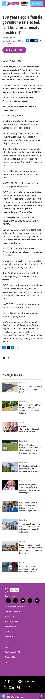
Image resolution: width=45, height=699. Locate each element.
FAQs (7, 662)
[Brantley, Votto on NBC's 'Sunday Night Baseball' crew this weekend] (10, 427)
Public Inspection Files (13, 652)
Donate (37, 4)
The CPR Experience (12, 611)
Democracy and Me (12, 642)
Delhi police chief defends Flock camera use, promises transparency (30, 469)
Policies (7, 647)
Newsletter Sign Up (12, 627)
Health (21, 563)
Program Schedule (11, 621)
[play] (3, 696)
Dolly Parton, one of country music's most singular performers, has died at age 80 (29, 488)
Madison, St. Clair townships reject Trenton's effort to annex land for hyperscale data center (30, 448)
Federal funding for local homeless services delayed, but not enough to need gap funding (30, 549)
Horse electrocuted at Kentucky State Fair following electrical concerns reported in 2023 (30, 506)
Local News (23, 383)
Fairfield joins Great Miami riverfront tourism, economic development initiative (30, 409)
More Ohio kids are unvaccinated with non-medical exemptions (29, 569)
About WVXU (10, 616)
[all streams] (42, 696)
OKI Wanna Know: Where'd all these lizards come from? (30, 389)
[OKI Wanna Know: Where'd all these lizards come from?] (10, 387)
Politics (22, 541)
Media (21, 423)
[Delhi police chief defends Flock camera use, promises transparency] (10, 467)
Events (7, 632)
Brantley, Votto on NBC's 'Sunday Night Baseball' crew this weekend (29, 429)
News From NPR (25, 481)
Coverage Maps (10, 657)
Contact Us (9, 637)
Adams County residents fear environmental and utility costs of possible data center (29, 527)
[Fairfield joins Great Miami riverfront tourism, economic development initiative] (10, 406)
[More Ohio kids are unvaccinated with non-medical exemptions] (10, 567)
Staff (6, 667)
